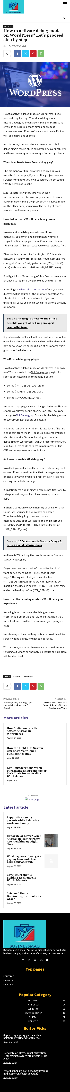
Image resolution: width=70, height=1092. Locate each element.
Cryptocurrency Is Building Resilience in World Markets (21, 877)
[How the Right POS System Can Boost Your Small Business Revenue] (56, 753)
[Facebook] (17, 53)
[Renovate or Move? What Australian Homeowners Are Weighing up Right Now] (51, 840)
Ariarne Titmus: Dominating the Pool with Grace (24, 896)
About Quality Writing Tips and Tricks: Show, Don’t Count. (17, 705)
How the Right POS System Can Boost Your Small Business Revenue (25, 751)
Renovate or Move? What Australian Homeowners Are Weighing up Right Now (24, 840)
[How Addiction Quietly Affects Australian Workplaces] (56, 733)
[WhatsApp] (41, 53)
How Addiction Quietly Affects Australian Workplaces (22, 731)
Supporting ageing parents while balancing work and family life (23, 820)
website (16, 676)
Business (8, 26)
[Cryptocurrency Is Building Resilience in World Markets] (51, 879)
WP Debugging (24, 415)
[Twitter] (25, 53)
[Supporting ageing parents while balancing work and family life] (51, 822)
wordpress (28, 676)
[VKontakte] (41, 960)
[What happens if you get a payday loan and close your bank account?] (51, 861)
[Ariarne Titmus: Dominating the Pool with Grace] (51, 898)
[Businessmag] (32, 7)
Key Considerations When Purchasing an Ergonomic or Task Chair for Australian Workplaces (27, 772)
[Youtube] (47, 960)
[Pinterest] (33, 53)
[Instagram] (29, 960)
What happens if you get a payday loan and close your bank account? (24, 859)
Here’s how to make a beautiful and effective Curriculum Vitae (55, 705)
